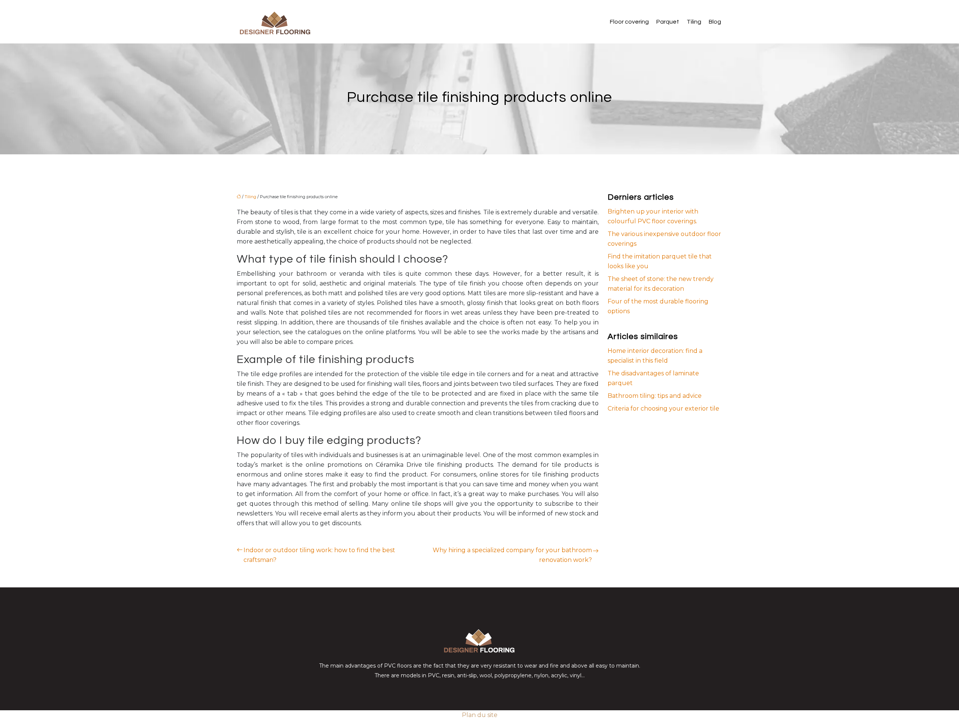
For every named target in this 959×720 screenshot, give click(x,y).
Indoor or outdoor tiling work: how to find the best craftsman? (319, 555)
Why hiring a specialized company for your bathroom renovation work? (512, 555)
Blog (715, 22)
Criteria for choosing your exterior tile (663, 408)
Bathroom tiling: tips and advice (655, 395)
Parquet (667, 22)
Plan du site (479, 715)
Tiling (694, 22)
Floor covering (629, 22)
